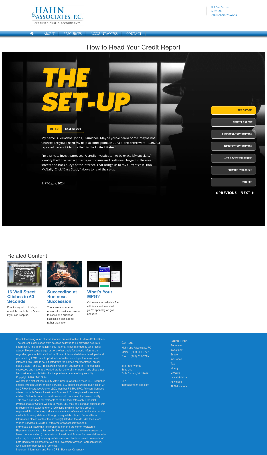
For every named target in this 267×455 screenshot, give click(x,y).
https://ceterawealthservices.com (68, 423)
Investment (177, 350)
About (49, 34)
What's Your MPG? (99, 294)
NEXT (245, 192)
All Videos (176, 381)
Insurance (176, 359)
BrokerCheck (97, 339)
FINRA (72, 388)
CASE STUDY (73, 129)
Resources (72, 34)
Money (174, 368)
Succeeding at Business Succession (62, 296)
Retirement (177, 345)
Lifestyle (175, 372)
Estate (174, 354)
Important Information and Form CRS (37, 449)
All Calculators (179, 386)
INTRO (54, 129)
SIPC (79, 388)
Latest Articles (179, 377)
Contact (133, 34)
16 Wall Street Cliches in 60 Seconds (21, 296)
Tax (173, 363)
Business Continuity (72, 449)
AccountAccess (104, 34)
